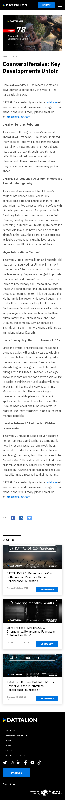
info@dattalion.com (18, 117)
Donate (46, 5)
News (8, 745)
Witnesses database (16, 735)
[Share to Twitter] (29, 518)
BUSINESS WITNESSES (16, 755)
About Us (10, 730)
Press (8, 750)
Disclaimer (9, 784)
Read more (47, 589)
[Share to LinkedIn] (21, 518)
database (52, 102)
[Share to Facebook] (13, 518)
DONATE (16, 772)
